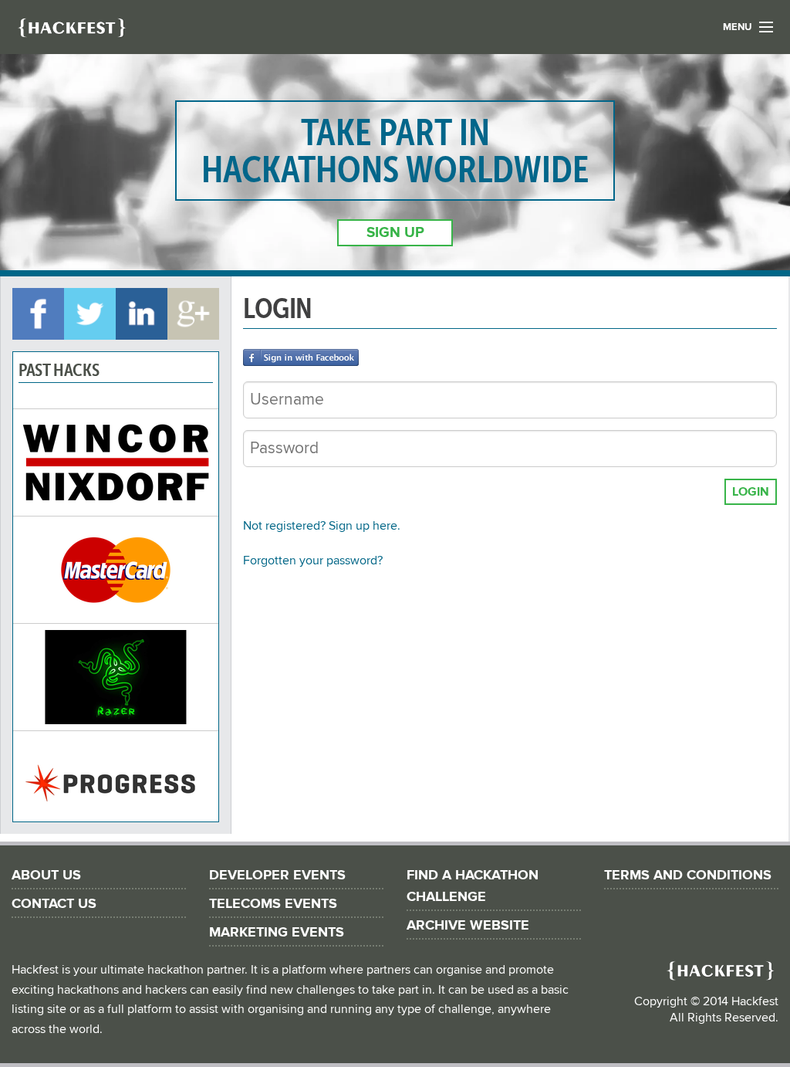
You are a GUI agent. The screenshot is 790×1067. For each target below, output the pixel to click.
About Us (46, 875)
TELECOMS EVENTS (273, 904)
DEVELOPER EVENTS (277, 875)
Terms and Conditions (687, 875)
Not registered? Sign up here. (321, 526)
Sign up (395, 233)
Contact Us (54, 904)
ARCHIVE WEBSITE (468, 925)
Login (750, 492)
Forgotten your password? (313, 560)
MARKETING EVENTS (276, 932)
